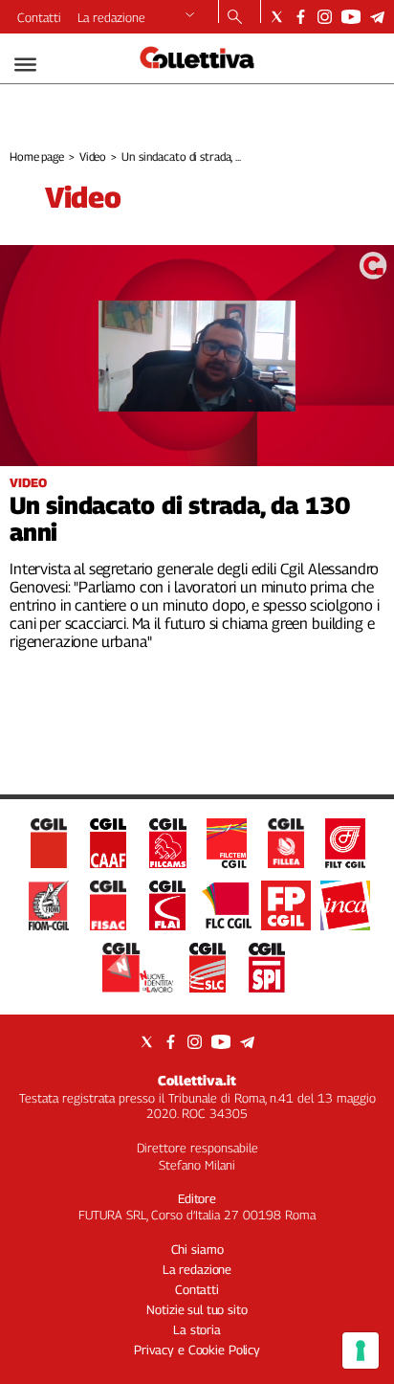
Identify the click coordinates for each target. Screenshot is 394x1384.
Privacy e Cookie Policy (197, 1349)
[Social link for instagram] (324, 17)
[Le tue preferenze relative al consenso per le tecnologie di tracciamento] (360, 1350)
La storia (197, 1329)
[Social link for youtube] (351, 17)
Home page (37, 156)
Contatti (39, 17)
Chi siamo (197, 1249)
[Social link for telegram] (377, 17)
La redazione (111, 17)
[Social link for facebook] (301, 17)
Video (92, 156)
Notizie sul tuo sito (196, 1309)
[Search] (235, 18)
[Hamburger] (25, 65)
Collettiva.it (197, 1080)
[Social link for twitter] (277, 17)
